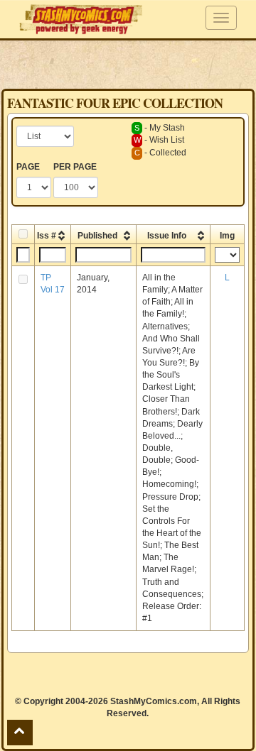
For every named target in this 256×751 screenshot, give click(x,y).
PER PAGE (75, 167)
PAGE (28, 167)
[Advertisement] (128, 64)
